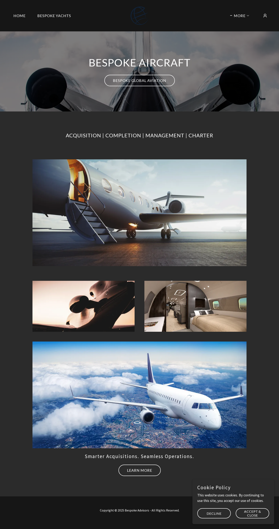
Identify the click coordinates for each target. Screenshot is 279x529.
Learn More (139, 470)
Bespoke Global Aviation (139, 80)
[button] (240, 15)
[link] (139, 15)
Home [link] (19, 15)
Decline (214, 513)
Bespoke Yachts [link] (54, 15)
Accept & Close (252, 513)
